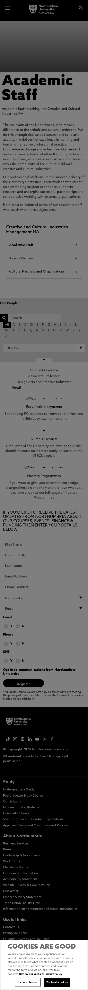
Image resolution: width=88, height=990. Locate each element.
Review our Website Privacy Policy (40, 974)
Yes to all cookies (57, 982)
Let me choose (27, 982)
